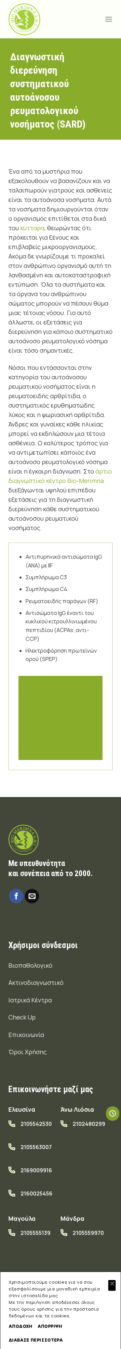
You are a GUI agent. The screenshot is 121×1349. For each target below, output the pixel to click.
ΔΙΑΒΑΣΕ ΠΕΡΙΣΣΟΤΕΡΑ (36, 1340)
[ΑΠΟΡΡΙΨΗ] (112, 1285)
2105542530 (36, 1124)
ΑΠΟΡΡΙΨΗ (50, 1326)
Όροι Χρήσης (27, 1052)
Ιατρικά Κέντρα (30, 1000)
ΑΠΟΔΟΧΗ (20, 1326)
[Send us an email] (32, 896)
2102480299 (89, 1124)
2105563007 (36, 1147)
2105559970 (88, 1233)
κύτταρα (32, 228)
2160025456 (36, 1193)
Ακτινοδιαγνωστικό (36, 982)
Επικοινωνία (26, 1035)
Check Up (22, 1017)
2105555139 (35, 1233)
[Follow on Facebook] (16, 896)
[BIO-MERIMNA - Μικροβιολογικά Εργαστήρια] (24, 19)
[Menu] (109, 19)
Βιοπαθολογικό (30, 965)
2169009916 (36, 1170)
